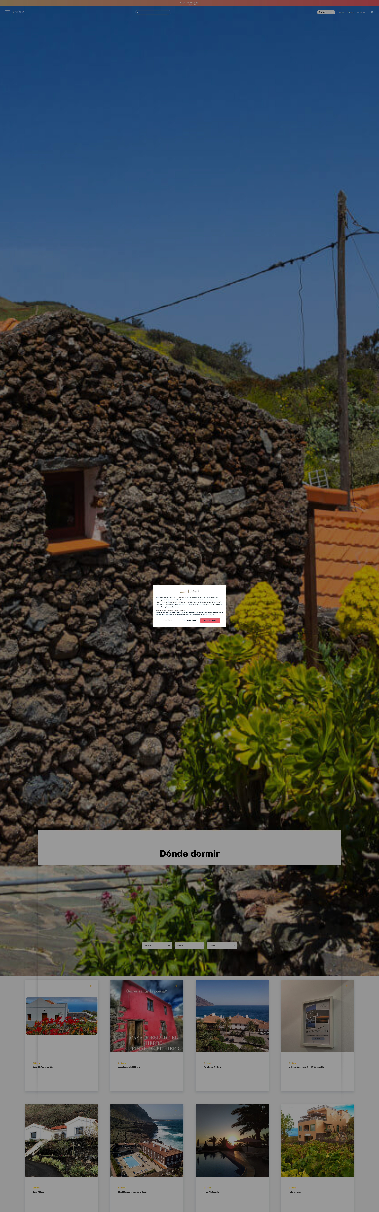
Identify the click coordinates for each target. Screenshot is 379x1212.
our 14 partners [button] (179, 597)
